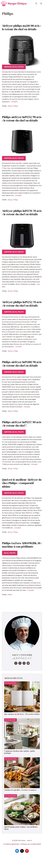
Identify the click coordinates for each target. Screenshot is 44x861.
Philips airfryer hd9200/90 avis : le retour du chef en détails (22, 363)
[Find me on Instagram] (24, 663)
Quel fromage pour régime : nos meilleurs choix (21, 828)
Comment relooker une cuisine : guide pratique (19, 752)
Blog (14, 67)
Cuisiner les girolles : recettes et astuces (20, 790)
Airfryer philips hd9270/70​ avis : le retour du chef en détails (22, 212)
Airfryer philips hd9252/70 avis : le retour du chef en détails (22, 303)
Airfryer (8, 67)
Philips (21, 67)
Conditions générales (11, 844)
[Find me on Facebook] (15, 663)
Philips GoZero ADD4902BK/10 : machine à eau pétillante (22, 545)
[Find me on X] (19, 663)
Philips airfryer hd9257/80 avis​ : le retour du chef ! (21, 424)
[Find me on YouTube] (28, 663)
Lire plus (14, 101)
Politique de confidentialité (31, 844)
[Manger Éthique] (4, 3)
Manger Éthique (17, 3)
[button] (36, 3)
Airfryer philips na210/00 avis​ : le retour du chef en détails (21, 27)
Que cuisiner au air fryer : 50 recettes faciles (22, 714)
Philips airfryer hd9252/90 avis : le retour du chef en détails (21, 118)
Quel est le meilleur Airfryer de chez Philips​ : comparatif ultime (22, 483)
